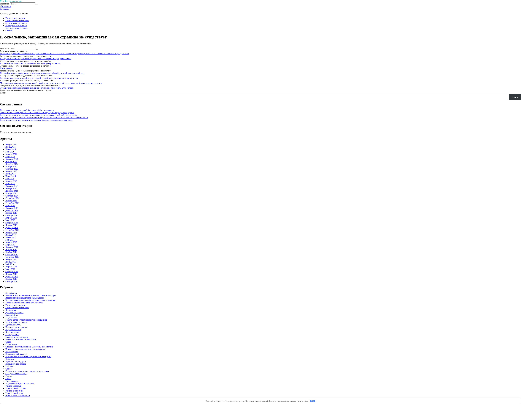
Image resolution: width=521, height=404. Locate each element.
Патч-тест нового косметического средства (25, 349)
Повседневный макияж (16, 25)
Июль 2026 (10, 147)
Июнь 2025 (10, 176)
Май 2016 (9, 264)
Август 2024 (11, 200)
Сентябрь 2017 (12, 230)
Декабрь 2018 (11, 210)
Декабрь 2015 (11, 276)
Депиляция (10, 310)
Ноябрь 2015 (11, 279)
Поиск (3, 93)
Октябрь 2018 (11, 215)
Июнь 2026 (10, 149)
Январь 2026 (11, 161)
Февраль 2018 (11, 223)
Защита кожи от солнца (16, 23)
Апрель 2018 (11, 218)
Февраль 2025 (11, 186)
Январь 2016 (11, 274)
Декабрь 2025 (11, 164)
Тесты (8, 378)
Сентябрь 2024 (12, 198)
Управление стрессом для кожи (19, 383)
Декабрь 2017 (11, 227)
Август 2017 (11, 232)
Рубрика (9, 366)
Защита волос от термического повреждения (26, 320)
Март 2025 (10, 183)
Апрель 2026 (11, 154)
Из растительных (13, 329)
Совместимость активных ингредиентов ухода (27, 371)
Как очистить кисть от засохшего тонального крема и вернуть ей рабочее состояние (39, 115)
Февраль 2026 (11, 159)
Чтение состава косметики (17, 395)
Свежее (8, 30)
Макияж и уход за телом (16, 337)
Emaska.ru (4, 9)
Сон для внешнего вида (16, 28)
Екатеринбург (11, 315)
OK (312, 401)
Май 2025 (9, 178)
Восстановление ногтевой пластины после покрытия (30, 300)
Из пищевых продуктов (16, 327)
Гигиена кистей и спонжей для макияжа (24, 303)
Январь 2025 (11, 188)
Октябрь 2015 (11, 281)
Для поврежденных (14, 312)
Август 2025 (11, 171)
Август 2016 (11, 259)
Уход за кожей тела (14, 393)
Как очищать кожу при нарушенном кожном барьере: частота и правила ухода (36, 120)
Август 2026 (11, 144)
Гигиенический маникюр (17, 20)
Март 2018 (10, 220)
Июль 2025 (10, 174)
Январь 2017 (11, 249)
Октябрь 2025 (11, 169)
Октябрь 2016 (11, 254)
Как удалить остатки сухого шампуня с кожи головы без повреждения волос (35, 58)
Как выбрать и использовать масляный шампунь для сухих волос (30, 63)
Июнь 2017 (10, 237)
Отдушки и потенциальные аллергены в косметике (29, 347)
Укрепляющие (12, 381)
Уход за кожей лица (14, 391)
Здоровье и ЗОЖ (13, 325)
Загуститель (11, 317)
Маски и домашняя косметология (20, 339)
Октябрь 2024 (11, 196)
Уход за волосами (13, 386)
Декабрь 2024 (11, 191)
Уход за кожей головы (15, 388)
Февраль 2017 (11, 247)
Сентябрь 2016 (12, 257)
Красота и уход (12, 332)
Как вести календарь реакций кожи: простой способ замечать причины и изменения (39, 78)
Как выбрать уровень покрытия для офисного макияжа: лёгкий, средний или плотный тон (42, 73)
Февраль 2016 (11, 271)
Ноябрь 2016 (11, 252)
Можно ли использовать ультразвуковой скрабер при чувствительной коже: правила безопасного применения (51, 83)
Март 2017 (10, 245)
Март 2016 (10, 269)
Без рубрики (11, 293)
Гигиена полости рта (15, 18)
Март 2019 (10, 205)
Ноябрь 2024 (11, 193)
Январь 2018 (11, 225)
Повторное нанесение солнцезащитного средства (28, 356)
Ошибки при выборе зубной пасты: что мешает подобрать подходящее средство (37, 112)
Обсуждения (11, 344)
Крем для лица (12, 334)
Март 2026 (10, 156)
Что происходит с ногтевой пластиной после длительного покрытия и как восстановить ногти (44, 117)
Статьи (8, 376)
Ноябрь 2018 (11, 213)
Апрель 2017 (11, 242)
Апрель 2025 (11, 181)
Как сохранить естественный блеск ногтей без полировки (27, 110)
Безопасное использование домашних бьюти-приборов (30, 295)
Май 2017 (9, 240)
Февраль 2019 (11, 208)
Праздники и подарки (15, 361)
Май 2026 (9, 152)
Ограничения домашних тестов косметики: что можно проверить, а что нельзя (36, 88)
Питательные (6, 68)
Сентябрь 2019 (12, 203)
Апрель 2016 (11, 267)
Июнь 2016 (10, 262)
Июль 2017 (10, 235)
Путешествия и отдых (15, 364)
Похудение (10, 359)
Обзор (8, 342)
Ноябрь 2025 (11, 166)
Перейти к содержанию (11, 1)
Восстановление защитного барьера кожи (24, 298)
